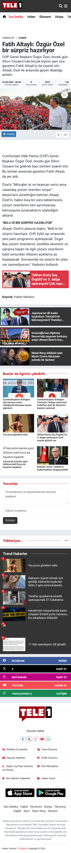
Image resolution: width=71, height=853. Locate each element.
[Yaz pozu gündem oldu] (18, 423)
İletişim (53, 811)
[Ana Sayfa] (4, 16)
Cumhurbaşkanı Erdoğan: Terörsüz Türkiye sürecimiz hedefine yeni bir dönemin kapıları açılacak (52, 403)
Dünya (59, 16)
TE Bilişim (22, 848)
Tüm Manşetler (49, 766)
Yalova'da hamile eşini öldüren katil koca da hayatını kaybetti (15, 464)
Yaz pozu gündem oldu (15, 434)
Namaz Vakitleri (16, 757)
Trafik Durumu (49, 757)
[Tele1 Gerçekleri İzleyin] (12, 6)
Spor (27, 811)
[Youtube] (42, 739)
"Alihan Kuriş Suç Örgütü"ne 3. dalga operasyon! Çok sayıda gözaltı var (52, 437)
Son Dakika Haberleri (18, 778)
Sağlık (17, 811)
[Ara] (61, 6)
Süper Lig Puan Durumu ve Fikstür (17, 768)
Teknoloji (60, 806)
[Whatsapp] (48, 739)
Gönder (10, 520)
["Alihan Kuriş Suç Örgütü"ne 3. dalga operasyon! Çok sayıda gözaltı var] (52, 423)
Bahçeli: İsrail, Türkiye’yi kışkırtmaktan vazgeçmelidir (52, 468)
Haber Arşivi (48, 778)
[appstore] (20, 793)
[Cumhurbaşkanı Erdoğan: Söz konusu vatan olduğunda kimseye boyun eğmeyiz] (18, 388)
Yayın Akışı (39, 811)
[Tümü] (66, 540)
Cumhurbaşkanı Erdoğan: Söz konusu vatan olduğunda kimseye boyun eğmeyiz (17, 403)
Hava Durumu (49, 749)
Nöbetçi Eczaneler (17, 749)
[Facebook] (23, 739)
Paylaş (10, 134)
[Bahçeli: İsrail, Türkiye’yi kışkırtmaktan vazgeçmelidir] (52, 455)
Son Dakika (15, 16)
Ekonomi (45, 16)
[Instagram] (35, 739)
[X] (29, 739)
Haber (31, 16)
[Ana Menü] (65, 6)
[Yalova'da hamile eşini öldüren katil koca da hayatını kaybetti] (18, 452)
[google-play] (51, 793)
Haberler (8, 37)
